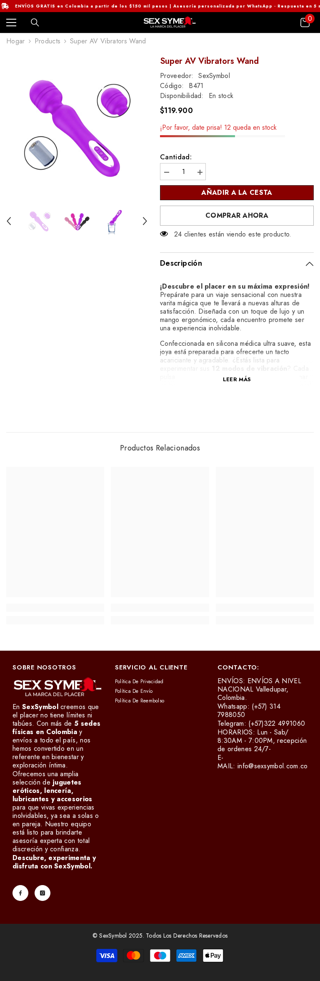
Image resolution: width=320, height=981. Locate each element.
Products (48, 41)
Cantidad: (176, 157)
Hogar (15, 41)
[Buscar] (35, 23)
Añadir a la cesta (235, 192)
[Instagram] (42, 893)
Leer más (237, 379)
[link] (55, 608)
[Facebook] (20, 893)
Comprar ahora (236, 215)
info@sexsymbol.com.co (273, 766)
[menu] (11, 23)
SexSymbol (214, 75)
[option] (77, 126)
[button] (8, 221)
